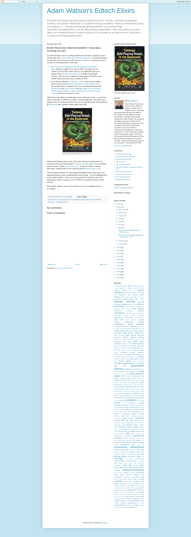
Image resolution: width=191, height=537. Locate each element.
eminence (129, 350)
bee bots (141, 297)
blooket (130, 304)
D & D (134, 328)
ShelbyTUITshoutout (133, 470)
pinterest (138, 438)
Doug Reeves (69, 88)
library (133, 407)
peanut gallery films (137, 433)
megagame (141, 416)
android (142, 288)
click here (89, 154)
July (120, 218)
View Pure (121, 496)
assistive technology (137, 292)
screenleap (141, 461)
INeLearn (126, 391)
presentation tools (127, 444)
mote (135, 422)
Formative (141, 361)
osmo (115, 431)
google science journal (134, 380)
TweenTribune (130, 492)
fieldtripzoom (117, 359)
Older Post (103, 264)
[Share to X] (82, 197)
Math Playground (132, 416)
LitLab (142, 407)
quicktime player (124, 452)
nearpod (129, 425)
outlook (120, 431)
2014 (119, 277)
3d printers (123, 286)
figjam (123, 359)
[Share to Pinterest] (86, 197)
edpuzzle (141, 344)
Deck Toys (141, 328)
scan (142, 456)
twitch (137, 492)
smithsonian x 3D (128, 477)
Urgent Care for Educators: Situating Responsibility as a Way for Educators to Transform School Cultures (76, 91)
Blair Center (140, 299)
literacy (138, 407)
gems (142, 369)
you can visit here (71, 166)
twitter (142, 492)
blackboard (117, 299)
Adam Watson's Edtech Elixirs (91, 10)
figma (126, 359)
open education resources (132, 429)
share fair (127, 465)
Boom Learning (129, 306)
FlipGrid (121, 361)
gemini (139, 369)
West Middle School (137, 501)
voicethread (135, 499)
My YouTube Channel (123, 171)
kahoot (126, 395)
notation (116, 427)
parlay (116, 433)
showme (126, 472)
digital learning (130, 335)
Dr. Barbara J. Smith (75, 81)
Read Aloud (117, 454)
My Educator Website (123, 159)
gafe (115, 366)
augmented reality (125, 295)
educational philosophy (136, 346)
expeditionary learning (120, 354)
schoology (118, 459)
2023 (119, 250)
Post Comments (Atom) (64, 268)
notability (141, 425)
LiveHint (116, 409)
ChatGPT (141, 309)
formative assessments (124, 363)
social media (132, 479)
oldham (136, 427)
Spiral (130, 481)
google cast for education (121, 374)
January (122, 244)
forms (136, 363)
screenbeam (129, 458)
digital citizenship (119, 335)
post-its (116, 444)
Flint (115, 361)
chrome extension (135, 311)
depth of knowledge (73, 199)
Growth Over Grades (138, 384)
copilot (142, 326)
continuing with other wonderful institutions (75, 58)
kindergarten (140, 398)
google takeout (135, 382)
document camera (139, 339)
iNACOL (121, 391)
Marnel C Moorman (121, 414)
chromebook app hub (131, 313)
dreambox (117, 341)
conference (133, 326)
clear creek (118, 320)
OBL (132, 427)
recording (128, 454)
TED (122, 488)
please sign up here (94, 169)
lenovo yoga (124, 407)
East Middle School (136, 341)
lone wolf (121, 409)
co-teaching (134, 319)
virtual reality (140, 496)
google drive (119, 376)
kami (136, 395)
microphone (117, 418)
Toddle (139, 490)
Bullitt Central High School (72, 74)
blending (141, 302)
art (134, 290)
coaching (141, 320)
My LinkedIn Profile (123, 164)
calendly (122, 308)
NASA (123, 425)
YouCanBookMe (124, 507)
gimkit (127, 371)
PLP (143, 440)
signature (132, 472)
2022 (119, 253)
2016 (119, 272)
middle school (127, 418)
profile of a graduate (121, 450)
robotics (138, 454)
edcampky (117, 344)
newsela (135, 425)
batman (128, 297)
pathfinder (121, 433)
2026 (119, 204)
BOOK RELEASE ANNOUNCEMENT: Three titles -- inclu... (131, 236)
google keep (131, 378)
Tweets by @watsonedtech (123, 187)
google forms (139, 376)
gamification (128, 369)
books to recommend (59, 199)
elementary (136, 348)
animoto (116, 290)
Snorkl (116, 479)
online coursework (119, 429)
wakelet (117, 501)
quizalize (133, 452)
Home (77, 264)
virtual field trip (130, 496)
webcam (122, 501)
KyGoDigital (141, 400)
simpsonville (140, 472)
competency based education (129, 324)
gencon (116, 371)
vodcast (128, 499)
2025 (119, 207)
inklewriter (132, 391)
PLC (134, 440)
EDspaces (117, 346)
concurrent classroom (121, 326)
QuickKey (117, 452)
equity (142, 350)
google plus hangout (120, 380)
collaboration (128, 322)
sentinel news (123, 463)
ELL (119, 350)
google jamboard (120, 378)
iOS (132, 393)
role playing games (62, 202)
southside (118, 481)
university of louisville (138, 494)
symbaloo (121, 485)
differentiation (139, 333)
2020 (119, 259)
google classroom (136, 374)
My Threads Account (123, 177)
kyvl (124, 403)
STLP (133, 483)
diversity (125, 339)
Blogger (105, 523)
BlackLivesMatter (128, 299)
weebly (128, 500)
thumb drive (123, 490)
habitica (116, 387)
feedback (141, 357)
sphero (125, 481)
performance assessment (123, 436)
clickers (127, 319)
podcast (117, 442)
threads (116, 490)
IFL (132, 389)
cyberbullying (127, 328)
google (141, 371)
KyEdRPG (98, 199)
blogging (124, 304)
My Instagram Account (124, 174)
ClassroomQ (129, 317)
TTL (124, 492)
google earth (129, 376)
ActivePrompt (122, 288)
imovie (116, 391)
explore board (125, 356)
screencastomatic (131, 461)
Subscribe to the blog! (124, 154)
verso (115, 496)
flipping (128, 361)
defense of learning (132, 331)
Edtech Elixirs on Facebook (125, 156)
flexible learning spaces (136, 359)
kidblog (134, 397)
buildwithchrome (140, 306)
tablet (133, 485)
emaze (123, 350)
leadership (132, 403)
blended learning (124, 301)
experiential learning (133, 354)
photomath (132, 438)
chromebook (119, 313)
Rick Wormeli (56, 88)
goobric (136, 371)
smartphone (118, 477)
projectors (131, 449)
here (82, 60)
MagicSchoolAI (139, 409)
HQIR (121, 389)
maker (129, 411)
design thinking (128, 333)
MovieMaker (141, 422)
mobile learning (134, 420)
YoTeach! (116, 507)
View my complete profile (123, 146)
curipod (122, 328)
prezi (138, 444)
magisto (116, 411)
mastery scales (119, 416)
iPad (135, 393)
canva (128, 308)
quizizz (138, 452)
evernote (132, 352)
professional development (129, 447)
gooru (130, 384)
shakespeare (117, 465)
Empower (136, 350)
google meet (140, 378)
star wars (123, 483)
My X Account (121, 162)
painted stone (140, 431)
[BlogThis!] (79, 197)
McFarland (53, 104)
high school (137, 387)
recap (123, 454)
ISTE (139, 393)
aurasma (135, 295)
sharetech (135, 465)
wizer (138, 503)
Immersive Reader (139, 389)
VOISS (142, 498)
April (120, 228)
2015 (119, 275)
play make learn (127, 440)
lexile (129, 407)
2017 (119, 268)
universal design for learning (122, 494)
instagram (121, 393)
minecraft (117, 420)
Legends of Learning (134, 405)
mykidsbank (117, 425)
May (120, 224)
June (120, 221)
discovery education (121, 337)
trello (120, 492)
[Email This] (77, 197)
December (122, 209)
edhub (129, 343)
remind (133, 454)
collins (141, 322)
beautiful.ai (134, 297)
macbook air (129, 409)
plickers (138, 440)
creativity (116, 328)
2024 (119, 247)
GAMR (134, 369)
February (122, 241)
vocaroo (123, 498)
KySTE (117, 403)
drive (124, 341)
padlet (133, 431)
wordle (142, 503)
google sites (127, 382)
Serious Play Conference (136, 463)
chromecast (141, 313)
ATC (115, 295)
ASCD (127, 292)
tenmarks (127, 488)
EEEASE (128, 348)
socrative (141, 479)
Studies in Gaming (81, 164)
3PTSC (130, 286)
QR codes (140, 450)
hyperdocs (127, 389)
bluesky (134, 304)
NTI (129, 427)
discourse (140, 335)
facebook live (133, 356)
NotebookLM (123, 427)
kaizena (132, 395)
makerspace (136, 411)
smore (137, 477)
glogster (131, 371)
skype (122, 475)
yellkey (136, 505)
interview (128, 393)
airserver (136, 288)
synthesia (127, 485)
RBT (143, 452)
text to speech (134, 488)
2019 (119, 262)
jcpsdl (142, 393)
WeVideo (116, 503)
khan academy (127, 398)
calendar (116, 308)
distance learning (137, 337)
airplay (130, 288)
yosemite (141, 505)
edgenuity (124, 343)
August (121, 215)
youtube (131, 507)
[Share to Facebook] (84, 197)
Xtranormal (131, 505)
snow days (122, 479)
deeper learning (119, 331)
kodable (116, 400)
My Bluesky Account (123, 179)
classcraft (117, 315)
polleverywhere (125, 442)
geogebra (122, 371)
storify (137, 483)
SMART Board (138, 475)
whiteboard (131, 503)
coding (116, 322)
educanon (124, 346)
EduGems (117, 348)
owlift (129, 431)
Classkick (132, 315)
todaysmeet (132, 490)
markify (142, 411)
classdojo (125, 315)
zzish (136, 507)
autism (123, 297)
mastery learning (137, 414)
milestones (51, 202)
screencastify (140, 459)
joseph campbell (118, 395)
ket (139, 395)
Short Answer (118, 472)
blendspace (118, 304)
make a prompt (123, 411)
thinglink (141, 488)
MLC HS (124, 420)
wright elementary (120, 505)
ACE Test (136, 286)
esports (116, 352)
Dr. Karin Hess (58, 67)
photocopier (125, 438)
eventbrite (124, 352)
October (122, 212)
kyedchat (122, 400)
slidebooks (129, 474)
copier (138, 326)
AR (130, 290)
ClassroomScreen (139, 317)
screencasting (119, 461)
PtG (136, 449)
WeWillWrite (123, 503)
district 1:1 (118, 339)
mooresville (129, 423)
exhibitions (140, 352)
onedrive (141, 427)
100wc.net (117, 286)
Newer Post (51, 264)
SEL (115, 463)
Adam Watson (132, 101)
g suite (141, 363)
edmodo (134, 344)
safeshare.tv (132, 456)
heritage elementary (126, 387)
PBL (128, 433)
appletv (124, 290)
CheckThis (117, 311)
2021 (119, 256)
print (143, 444)
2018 (119, 265)
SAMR (138, 456)
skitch (116, 475)
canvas (133, 309)
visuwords (117, 498)
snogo (142, 477)
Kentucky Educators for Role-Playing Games (83, 84)
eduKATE (123, 348)
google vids (125, 384)
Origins (142, 429)
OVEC (125, 431)
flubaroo (135, 361)
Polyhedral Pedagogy (137, 442)
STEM (129, 483)
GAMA (124, 366)
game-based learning (87, 199)
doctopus (130, 339)
